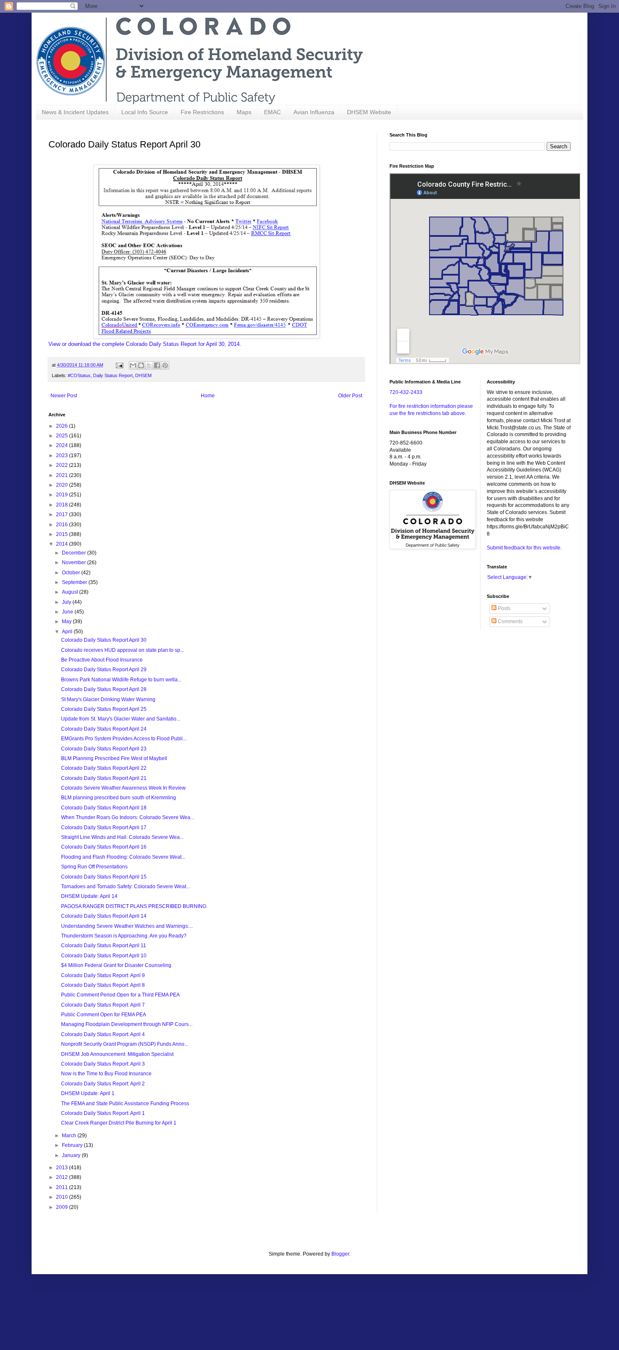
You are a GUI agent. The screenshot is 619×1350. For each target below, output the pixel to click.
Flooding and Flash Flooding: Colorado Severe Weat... (123, 857)
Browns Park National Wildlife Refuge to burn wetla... (121, 680)
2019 (62, 495)
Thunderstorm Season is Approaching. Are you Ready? (124, 936)
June (68, 612)
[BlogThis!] (141, 365)
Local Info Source (144, 112)
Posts (503, 608)
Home (208, 396)
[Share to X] (149, 365)
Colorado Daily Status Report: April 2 (103, 1084)
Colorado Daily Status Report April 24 (104, 729)
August (70, 592)
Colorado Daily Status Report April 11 (103, 945)
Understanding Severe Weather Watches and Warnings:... (127, 926)
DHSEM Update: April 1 (88, 1093)
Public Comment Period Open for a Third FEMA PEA (120, 995)
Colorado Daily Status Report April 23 (104, 749)
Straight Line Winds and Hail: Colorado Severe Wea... (122, 837)
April (68, 632)
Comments (509, 621)
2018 (62, 505)
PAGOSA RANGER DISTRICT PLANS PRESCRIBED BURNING (133, 906)
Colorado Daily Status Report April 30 (104, 640)
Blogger (340, 1254)
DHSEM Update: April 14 (89, 896)
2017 (62, 514)
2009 (62, 1207)
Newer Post (64, 396)
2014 (62, 544)
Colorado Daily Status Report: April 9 (103, 975)
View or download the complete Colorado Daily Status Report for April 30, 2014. (144, 344)
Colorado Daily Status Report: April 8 (103, 985)
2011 (62, 1187)
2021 (62, 475)
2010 (62, 1197)
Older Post (350, 396)
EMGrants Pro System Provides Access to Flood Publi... (124, 739)
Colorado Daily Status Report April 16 (104, 847)
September (75, 582)
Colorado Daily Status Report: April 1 (103, 1113)
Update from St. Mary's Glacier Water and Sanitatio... (120, 719)
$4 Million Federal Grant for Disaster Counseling (116, 965)
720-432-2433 (406, 392)
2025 (62, 436)
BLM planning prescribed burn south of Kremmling (118, 798)
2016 (62, 525)
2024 (62, 445)
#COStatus (79, 375)
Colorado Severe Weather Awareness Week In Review (123, 788)
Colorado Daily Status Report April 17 (104, 827)
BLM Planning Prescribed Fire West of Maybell (114, 758)
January (72, 1155)
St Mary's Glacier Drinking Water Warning (108, 699)
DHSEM (143, 375)
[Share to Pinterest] (165, 365)
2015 (62, 534)
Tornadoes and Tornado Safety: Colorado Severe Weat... (125, 886)
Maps (244, 112)
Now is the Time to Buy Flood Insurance (106, 1074)
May (67, 621)
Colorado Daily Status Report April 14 (104, 916)
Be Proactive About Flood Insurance (102, 660)
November (74, 562)
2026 (62, 426)
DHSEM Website (369, 112)
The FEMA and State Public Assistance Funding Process (125, 1103)
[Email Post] (119, 364)
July (67, 602)
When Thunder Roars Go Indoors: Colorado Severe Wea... (127, 817)
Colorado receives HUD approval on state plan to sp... (122, 650)
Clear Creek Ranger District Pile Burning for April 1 (118, 1123)
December (74, 553)
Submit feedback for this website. (524, 548)
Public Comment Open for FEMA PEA (103, 1015)
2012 (62, 1177)
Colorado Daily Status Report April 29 (104, 669)
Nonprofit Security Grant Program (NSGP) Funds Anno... (124, 1044)
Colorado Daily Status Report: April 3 (103, 1064)
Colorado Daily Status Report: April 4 (103, 1034)
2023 (62, 455)
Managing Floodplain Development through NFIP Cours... (126, 1024)
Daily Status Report (113, 375)
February (73, 1145)
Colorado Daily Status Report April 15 (104, 877)
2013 (62, 1168)
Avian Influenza (313, 112)
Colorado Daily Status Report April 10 (104, 956)
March (69, 1135)
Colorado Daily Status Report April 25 (104, 709)
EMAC (272, 112)
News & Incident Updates (75, 112)
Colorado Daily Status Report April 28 (104, 689)
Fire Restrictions (202, 112)
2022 (62, 465)
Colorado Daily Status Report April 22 (104, 768)
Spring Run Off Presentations (94, 867)
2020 (62, 485)
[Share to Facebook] (157, 365)
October (71, 573)
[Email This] (133, 365)
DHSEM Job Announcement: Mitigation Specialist (117, 1054)
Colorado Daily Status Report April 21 (104, 778)
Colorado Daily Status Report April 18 (104, 808)
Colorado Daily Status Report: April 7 (103, 1005)
